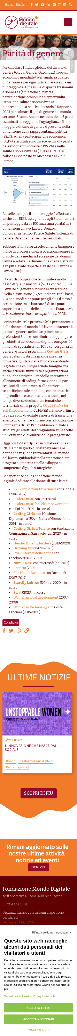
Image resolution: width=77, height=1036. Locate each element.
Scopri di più (38, 793)
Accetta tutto (38, 1008)
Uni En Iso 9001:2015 (18, 922)
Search (70, 5)
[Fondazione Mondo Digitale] (22, 22)
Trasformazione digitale (35, 761)
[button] (68, 22)
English (21, 4)
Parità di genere (17, 767)
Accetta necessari (38, 1019)
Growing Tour (24, 548)
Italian (9, 4)
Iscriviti (39, 867)
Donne (10, 761)
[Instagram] (59, 4)
